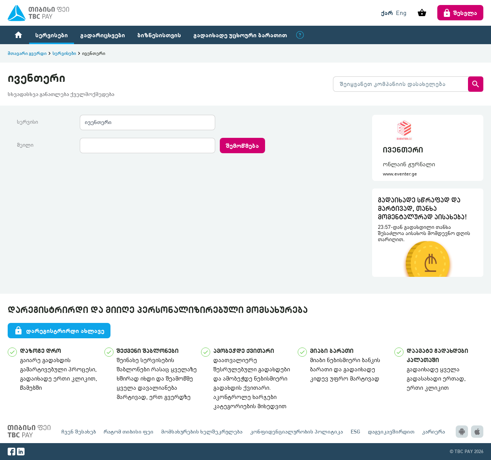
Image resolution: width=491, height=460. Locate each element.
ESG (355, 431)
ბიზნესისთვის (159, 35)
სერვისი (27, 121)
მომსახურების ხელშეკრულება (201, 431)
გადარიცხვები (102, 35)
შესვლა (465, 12)
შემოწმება (242, 145)
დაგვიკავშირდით (391, 431)
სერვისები (51, 35)
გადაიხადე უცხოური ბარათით (240, 35)
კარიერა (433, 431)
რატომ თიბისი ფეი (128, 431)
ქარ (387, 12)
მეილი (25, 144)
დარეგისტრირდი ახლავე (59, 330)
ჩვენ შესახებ (78, 431)
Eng (401, 13)
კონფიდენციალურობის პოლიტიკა (296, 431)
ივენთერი (98, 122)
